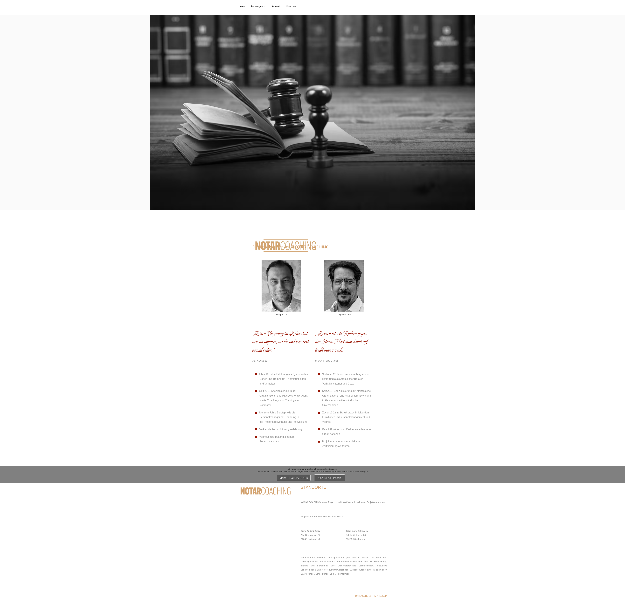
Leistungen (257, 6)
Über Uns (291, 6)
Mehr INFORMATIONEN (293, 478)
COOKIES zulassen (329, 478)
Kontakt (275, 6)
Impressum (380, 596)
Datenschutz (363, 596)
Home (242, 6)
